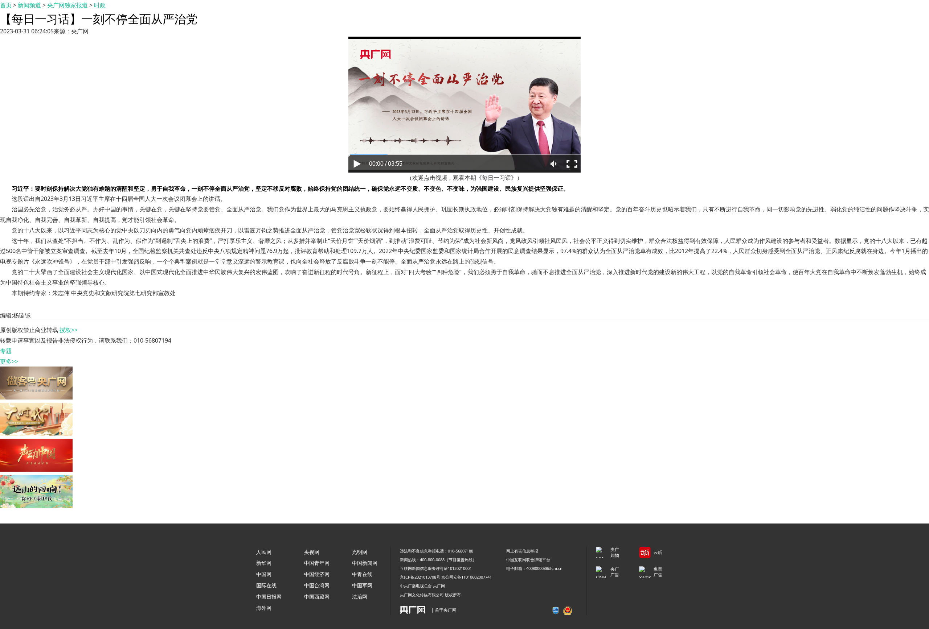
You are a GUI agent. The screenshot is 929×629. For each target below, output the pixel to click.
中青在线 (362, 574)
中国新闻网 (364, 562)
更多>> (9, 361)
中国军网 (362, 585)
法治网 (359, 596)
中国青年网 (317, 562)
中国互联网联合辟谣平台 (528, 559)
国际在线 (266, 585)
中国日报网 (269, 596)
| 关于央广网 (444, 610)
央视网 (311, 552)
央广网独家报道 (67, 5)
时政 (100, 5)
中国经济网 (317, 574)
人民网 (263, 552)
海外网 (263, 607)
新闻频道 (29, 5)
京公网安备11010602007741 (466, 577)
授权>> (69, 330)
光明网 (359, 552)
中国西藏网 (317, 596)
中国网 (263, 574)
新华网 (263, 562)
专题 (6, 351)
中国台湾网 (317, 585)
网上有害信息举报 (522, 551)
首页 (6, 5)
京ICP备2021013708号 (420, 577)
